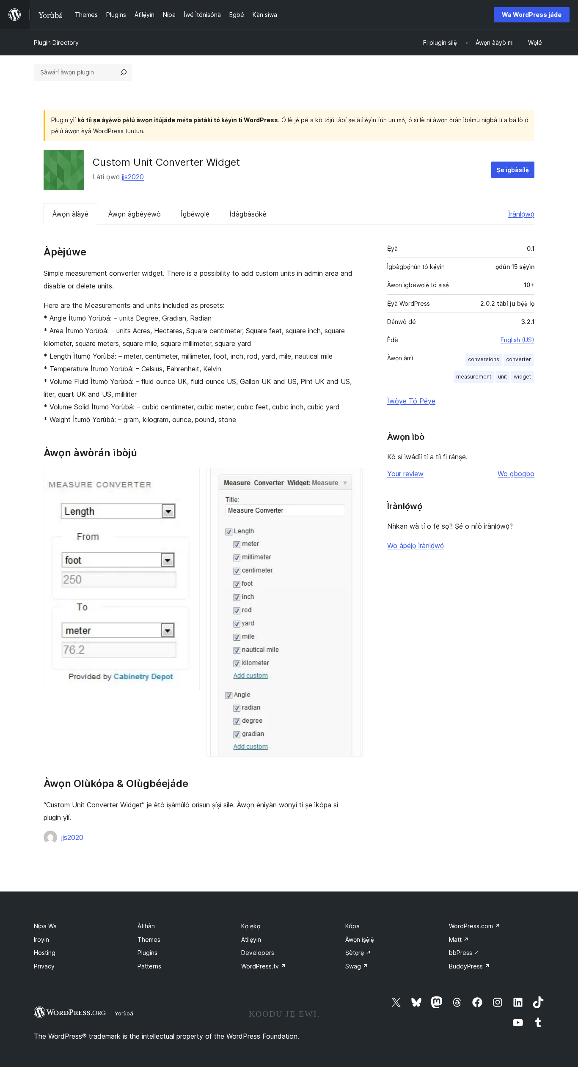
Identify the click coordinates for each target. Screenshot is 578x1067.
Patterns (149, 966)
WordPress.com (474, 926)
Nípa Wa (45, 926)
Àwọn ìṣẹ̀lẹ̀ (359, 939)
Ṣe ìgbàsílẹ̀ (513, 169)
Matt (459, 939)
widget (522, 376)
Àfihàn (146, 926)
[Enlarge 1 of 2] (188, 479)
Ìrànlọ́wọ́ (521, 214)
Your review (405, 473)
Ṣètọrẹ (358, 952)
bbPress (464, 952)
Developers (257, 952)
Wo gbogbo (516, 473)
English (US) (517, 339)
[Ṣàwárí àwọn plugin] (123, 72)
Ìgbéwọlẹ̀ (195, 214)
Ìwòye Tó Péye (411, 401)
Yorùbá (124, 1013)
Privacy (44, 966)
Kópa (352, 926)
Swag (356, 966)
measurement (473, 376)
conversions (483, 359)
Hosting (44, 952)
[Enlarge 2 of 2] (351, 479)
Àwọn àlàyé (70, 214)
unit (502, 376)
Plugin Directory (56, 42)
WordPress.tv (263, 966)
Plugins (147, 952)
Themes (149, 939)
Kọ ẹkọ (250, 926)
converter (518, 359)
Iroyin (41, 939)
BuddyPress (469, 966)
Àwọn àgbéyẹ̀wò (134, 214)
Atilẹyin (251, 939)
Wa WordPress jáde (531, 14)
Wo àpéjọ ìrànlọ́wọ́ (415, 545)
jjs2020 (133, 177)
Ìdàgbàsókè (248, 214)
